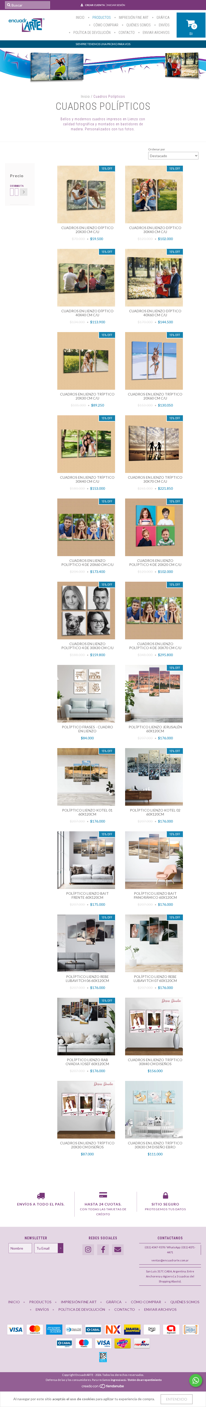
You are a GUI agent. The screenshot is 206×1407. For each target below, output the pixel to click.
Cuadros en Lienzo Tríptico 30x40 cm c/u (87, 479)
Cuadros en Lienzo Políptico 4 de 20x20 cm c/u (155, 562)
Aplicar (23, 192)
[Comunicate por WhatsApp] (195, 1380)
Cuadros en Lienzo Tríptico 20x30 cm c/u (87, 396)
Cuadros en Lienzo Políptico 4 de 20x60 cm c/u (87, 562)
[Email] (118, 1249)
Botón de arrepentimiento (145, 1379)
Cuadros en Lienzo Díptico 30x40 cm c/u (155, 230)
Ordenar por (156, 149)
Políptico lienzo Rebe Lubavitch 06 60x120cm (87, 978)
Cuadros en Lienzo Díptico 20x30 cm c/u (87, 230)
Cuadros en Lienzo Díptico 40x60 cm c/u (155, 313)
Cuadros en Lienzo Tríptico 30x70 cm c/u (155, 479)
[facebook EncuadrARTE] (103, 1249)
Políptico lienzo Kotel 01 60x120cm (87, 812)
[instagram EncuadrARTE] (88, 1249)
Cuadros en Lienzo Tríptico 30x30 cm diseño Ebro (155, 1145)
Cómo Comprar (105, 25)
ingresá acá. (118, 1379)
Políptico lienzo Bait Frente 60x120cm (87, 895)
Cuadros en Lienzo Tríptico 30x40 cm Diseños (155, 1062)
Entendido (176, 1399)
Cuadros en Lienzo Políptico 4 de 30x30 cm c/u (87, 646)
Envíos (164, 25)
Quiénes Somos (138, 25)
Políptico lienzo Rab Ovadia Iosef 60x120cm (87, 1062)
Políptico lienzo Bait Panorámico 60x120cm (155, 895)
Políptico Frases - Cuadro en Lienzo (87, 729)
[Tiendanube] (103, 1387)
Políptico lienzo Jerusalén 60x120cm (155, 729)
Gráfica (163, 18)
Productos (101, 18)
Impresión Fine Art (133, 18)
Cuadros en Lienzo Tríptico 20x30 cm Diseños (87, 1145)
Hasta (16, 185)
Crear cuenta (95, 5)
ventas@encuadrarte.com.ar (170, 1260)
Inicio (80, 18)
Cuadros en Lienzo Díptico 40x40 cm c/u (87, 313)
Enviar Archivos (156, 33)
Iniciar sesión (116, 5)
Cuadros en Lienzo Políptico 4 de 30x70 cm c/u (155, 646)
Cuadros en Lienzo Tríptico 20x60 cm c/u (155, 396)
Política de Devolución (92, 33)
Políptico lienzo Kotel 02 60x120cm (155, 812)
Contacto (126, 33)
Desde (11, 185)
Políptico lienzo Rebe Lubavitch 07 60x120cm (155, 978)
